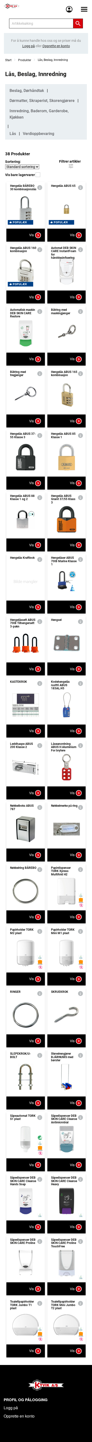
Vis (31, 235)
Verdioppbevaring (38, 133)
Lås (13, 133)
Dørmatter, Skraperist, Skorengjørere (42, 100)
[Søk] (78, 23)
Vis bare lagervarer (20, 175)
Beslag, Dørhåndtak (27, 90)
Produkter (24, 60)
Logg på (11, 1407)
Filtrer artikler (70, 161)
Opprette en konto (19, 1416)
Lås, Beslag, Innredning (53, 60)
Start (8, 60)
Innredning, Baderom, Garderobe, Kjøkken (39, 114)
